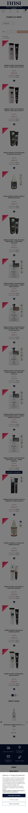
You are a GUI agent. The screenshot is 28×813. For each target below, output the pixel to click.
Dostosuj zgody (14, 799)
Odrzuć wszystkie (14, 804)
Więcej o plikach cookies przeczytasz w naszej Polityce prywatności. (13, 791)
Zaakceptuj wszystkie (14, 795)
